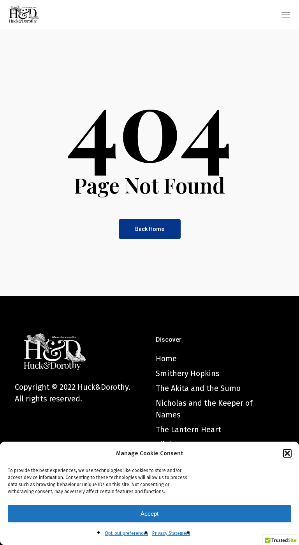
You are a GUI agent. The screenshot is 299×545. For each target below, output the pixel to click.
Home (166, 358)
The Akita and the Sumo (198, 388)
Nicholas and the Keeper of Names (204, 408)
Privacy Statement (171, 533)
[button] (287, 453)
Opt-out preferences (126, 533)
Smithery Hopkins (188, 373)
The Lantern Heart (188, 429)
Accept (149, 513)
